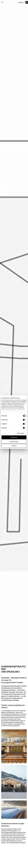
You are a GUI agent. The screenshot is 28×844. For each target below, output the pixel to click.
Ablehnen (14, 445)
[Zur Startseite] (26, 2)
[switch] (25, 420)
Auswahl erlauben (14, 441)
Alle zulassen (14, 437)
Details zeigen (20, 433)
